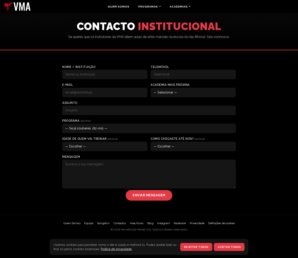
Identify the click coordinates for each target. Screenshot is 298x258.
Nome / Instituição (78, 67)
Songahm (103, 223)
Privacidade (197, 223)
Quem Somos (118, 6)
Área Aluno (137, 223)
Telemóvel (160, 67)
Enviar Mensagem (149, 195)
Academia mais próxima (170, 84)
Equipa (88, 223)
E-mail (67, 84)
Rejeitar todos (196, 246)
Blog (150, 223)
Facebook (180, 223)
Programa (76, 120)
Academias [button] (179, 6)
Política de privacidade (116, 249)
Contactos (119, 223)
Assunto (69, 102)
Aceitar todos (229, 246)
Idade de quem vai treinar (90, 138)
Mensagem (71, 156)
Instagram (163, 223)
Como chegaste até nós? (178, 138)
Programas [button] (148, 6)
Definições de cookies (221, 223)
